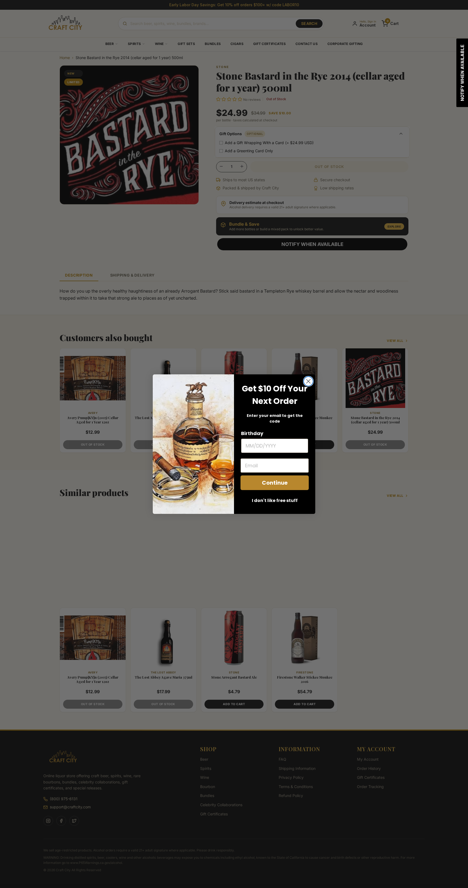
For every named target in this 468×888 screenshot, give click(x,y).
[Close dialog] (308, 381)
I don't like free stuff (275, 500)
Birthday (252, 433)
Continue (275, 483)
